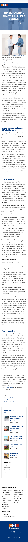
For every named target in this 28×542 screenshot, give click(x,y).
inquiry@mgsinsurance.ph (9, 516)
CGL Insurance (5, 492)
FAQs (5, 472)
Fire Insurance (5, 504)
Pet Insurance (17, 498)
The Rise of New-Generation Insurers (14, 402)
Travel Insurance (18, 502)
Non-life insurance (6, 63)
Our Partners (7, 467)
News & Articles (8, 469)
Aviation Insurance (7, 490)
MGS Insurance (8, 387)
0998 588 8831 (5, 514)
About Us (6, 465)
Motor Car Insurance (19, 492)
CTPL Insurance (6, 494)
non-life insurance (19, 55)
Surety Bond (17, 500)
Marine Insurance (18, 490)
